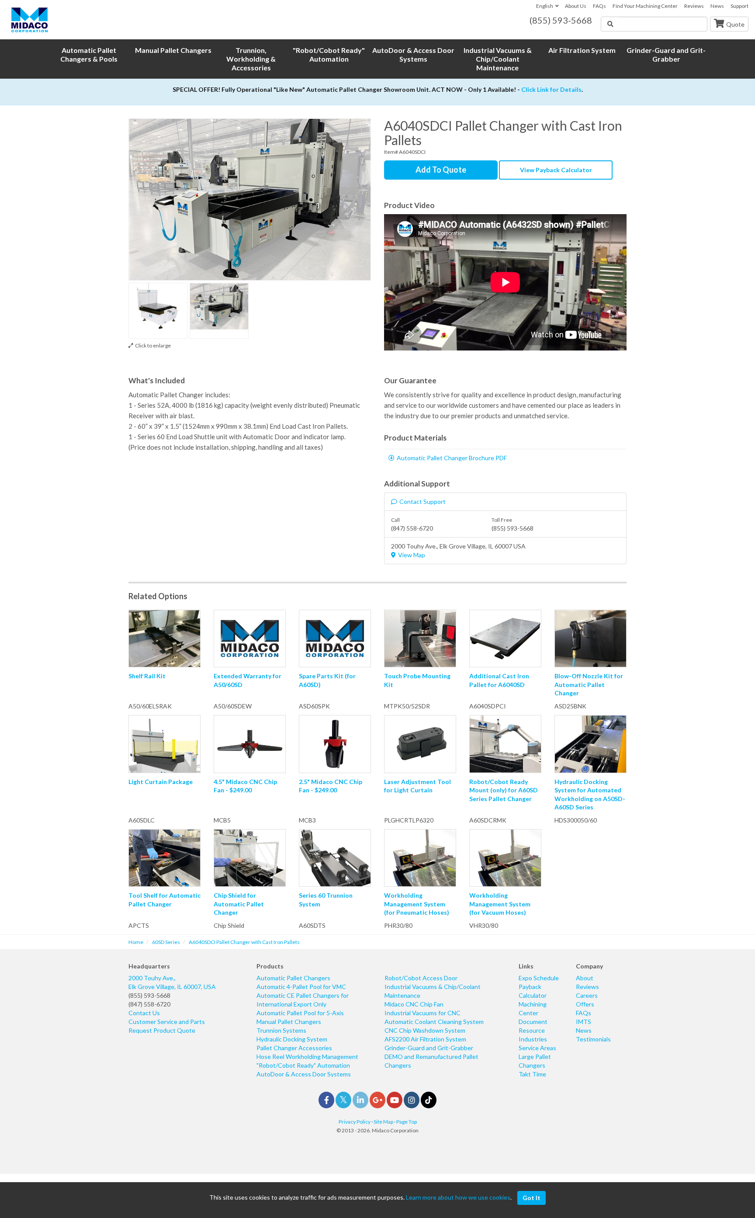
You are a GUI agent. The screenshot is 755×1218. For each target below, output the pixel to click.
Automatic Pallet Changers (293, 978)
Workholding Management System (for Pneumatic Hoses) (416, 904)
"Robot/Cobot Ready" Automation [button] (329, 54)
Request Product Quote (161, 1030)
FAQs (599, 6)
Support (739, 6)
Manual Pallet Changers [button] (173, 50)
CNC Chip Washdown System (424, 1030)
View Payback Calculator (556, 170)
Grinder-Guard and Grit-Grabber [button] (666, 54)
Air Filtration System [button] (582, 50)
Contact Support (422, 501)
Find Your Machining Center (645, 6)
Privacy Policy (355, 1121)
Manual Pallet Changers (288, 1021)
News (717, 6)
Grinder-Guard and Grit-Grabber (428, 1047)
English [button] (544, 6)
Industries (533, 1039)
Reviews (694, 6)
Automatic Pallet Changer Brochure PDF (452, 458)
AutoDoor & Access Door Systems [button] (413, 54)
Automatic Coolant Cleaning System (434, 1021)
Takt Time (532, 1074)
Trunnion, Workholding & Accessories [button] (251, 59)
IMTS (583, 1021)
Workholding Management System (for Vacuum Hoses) (499, 904)
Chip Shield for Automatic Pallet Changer (239, 904)
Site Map (383, 1121)
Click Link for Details (551, 89)
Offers (585, 1004)
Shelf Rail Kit (147, 676)
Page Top (406, 1121)
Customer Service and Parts (166, 1021)
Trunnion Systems (281, 1030)
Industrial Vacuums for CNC (422, 1013)
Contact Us (144, 1013)
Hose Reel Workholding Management (307, 1056)
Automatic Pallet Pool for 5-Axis (300, 1013)
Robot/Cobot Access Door (420, 978)
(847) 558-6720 (149, 1004)
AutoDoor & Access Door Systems (303, 1074)
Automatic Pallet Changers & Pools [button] (89, 54)
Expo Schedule (539, 978)
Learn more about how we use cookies (458, 1197)
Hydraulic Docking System (291, 1039)
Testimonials (593, 1039)
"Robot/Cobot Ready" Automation (303, 1065)
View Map (411, 555)
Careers (587, 995)
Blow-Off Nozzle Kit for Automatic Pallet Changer (588, 684)
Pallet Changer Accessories (294, 1047)
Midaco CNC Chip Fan (413, 1004)
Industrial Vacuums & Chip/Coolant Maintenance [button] (498, 59)
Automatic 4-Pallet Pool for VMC (301, 986)
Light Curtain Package (160, 781)
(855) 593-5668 (149, 995)
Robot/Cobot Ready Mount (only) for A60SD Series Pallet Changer (503, 790)
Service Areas (537, 1047)
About (584, 978)
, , (172, 982)
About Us (575, 6)
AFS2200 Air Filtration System (425, 1039)
